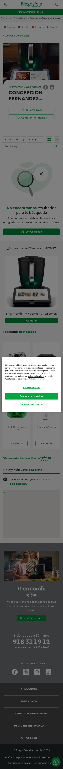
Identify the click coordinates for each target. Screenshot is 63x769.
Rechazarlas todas (31, 387)
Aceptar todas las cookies (31, 396)
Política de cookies (36, 379)
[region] (32, 384)
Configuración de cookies (31, 404)
